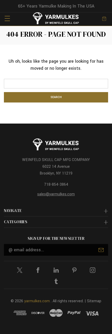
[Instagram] (92, 270)
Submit (101, 250)
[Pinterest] (74, 270)
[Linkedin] (56, 270)
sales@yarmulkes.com (56, 194)
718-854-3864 (56, 184)
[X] (19, 270)
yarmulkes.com (37, 301)
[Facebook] (38, 270)
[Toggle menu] (7, 18)
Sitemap (94, 301)
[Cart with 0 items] (104, 18)
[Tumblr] (56, 281)
